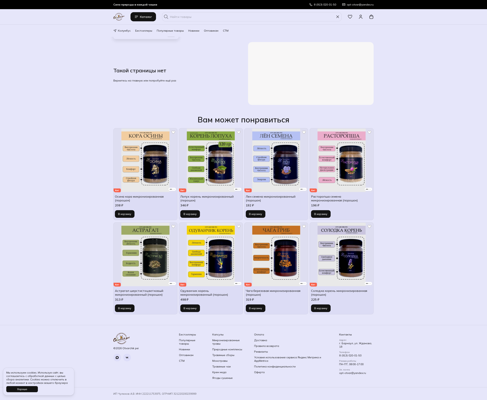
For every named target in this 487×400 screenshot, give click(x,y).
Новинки (193, 30)
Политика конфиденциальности (275, 366)
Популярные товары (170, 30)
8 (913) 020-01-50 (350, 355)
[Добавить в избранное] (173, 132)
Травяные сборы (223, 355)
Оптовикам (211, 30)
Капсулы (218, 334)
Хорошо (22, 389)
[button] (350, 16)
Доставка (260, 340)
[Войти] (360, 16)
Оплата (259, 334)
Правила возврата (266, 346)
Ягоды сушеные (222, 378)
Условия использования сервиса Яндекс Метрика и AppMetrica (287, 359)
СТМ (225, 30)
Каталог (146, 17)
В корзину (124, 214)
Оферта (259, 372)
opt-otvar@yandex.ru (352, 373)
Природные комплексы (227, 349)
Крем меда (219, 372)
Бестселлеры (143, 30)
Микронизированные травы (226, 342)
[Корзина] (371, 16)
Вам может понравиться (243, 120)
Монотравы (220, 360)
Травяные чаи (221, 366)
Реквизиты (261, 351)
